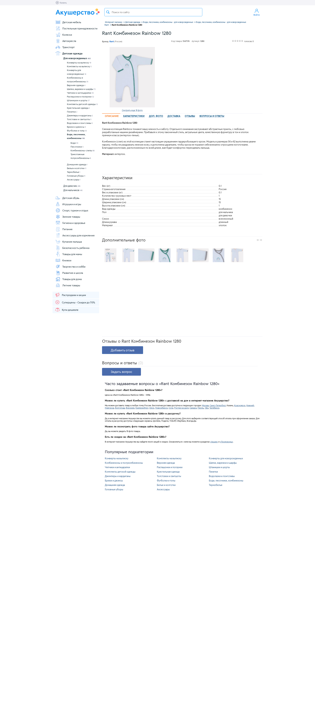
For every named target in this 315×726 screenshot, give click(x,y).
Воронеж (130, 408)
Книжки (66, 260)
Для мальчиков (73, 190)
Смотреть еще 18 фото (132, 110)
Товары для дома (72, 279)
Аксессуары (73, 179)
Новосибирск (161, 408)
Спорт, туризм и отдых (75, 210)
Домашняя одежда (77, 164)
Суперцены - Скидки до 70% (78, 302)
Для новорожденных (77, 58)
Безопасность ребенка (75, 247)
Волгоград (120, 408)
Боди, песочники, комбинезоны (76, 136)
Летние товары (71, 285)
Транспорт (68, 47)
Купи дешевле (70, 309)
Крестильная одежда (78, 108)
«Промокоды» (226, 442)
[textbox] (153, 12)
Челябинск (214, 408)
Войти (256, 14)
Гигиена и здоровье (73, 222)
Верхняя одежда (76, 85)
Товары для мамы (72, 254)
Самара (193, 408)
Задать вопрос (121, 372)
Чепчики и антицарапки (80, 92)
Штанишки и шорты (78, 100)
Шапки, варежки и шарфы (81, 89)
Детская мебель (71, 22)
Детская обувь (70, 197)
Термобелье (73, 172)
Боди (74, 143)
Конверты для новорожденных (76, 72)
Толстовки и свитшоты (79, 119)
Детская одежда (72, 53)
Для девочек (71, 185)
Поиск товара (108, 12)
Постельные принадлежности (79, 28)
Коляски (67, 34)
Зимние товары (71, 216)
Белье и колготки (76, 168)
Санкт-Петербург (218, 405)
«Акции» (214, 442)
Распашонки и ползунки (80, 96)
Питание (67, 229)
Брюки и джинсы (76, 126)
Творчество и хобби (73, 266)
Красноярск (239, 405)
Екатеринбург (142, 408)
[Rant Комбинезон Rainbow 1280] (132, 77)
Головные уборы (76, 175)
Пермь (201, 408)
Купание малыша (72, 241)
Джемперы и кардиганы (80, 115)
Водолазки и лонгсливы (80, 123)
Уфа (206, 408)
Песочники (77, 146)
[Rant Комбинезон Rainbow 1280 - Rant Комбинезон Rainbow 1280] (110, 255)
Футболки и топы (77, 130)
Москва (205, 405)
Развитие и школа (72, 272)
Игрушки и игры (71, 204)
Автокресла (69, 40)
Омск (151, 408)
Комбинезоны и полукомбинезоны (77, 79)
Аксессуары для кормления (78, 235)
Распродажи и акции (74, 295)
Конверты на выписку (79, 62)
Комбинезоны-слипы (83, 150)
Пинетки (72, 111)
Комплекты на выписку (79, 66)
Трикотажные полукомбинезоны (81, 156)
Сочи (171, 408)
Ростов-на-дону (181, 408)
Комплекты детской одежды (82, 104)
